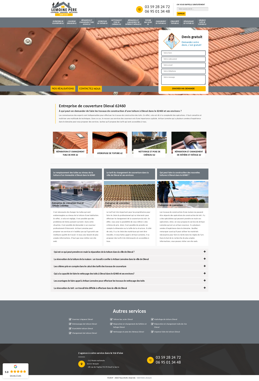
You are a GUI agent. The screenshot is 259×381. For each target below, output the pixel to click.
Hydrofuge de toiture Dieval (165, 319)
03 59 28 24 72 (157, 7)
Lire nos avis (15, 376)
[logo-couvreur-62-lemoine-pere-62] (64, 8)
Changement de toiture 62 (161, 22)
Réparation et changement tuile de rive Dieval (170, 325)
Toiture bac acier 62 (148, 22)
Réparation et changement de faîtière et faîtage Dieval (130, 325)
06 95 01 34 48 (157, 11)
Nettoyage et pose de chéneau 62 (116, 22)
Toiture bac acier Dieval (123, 319)
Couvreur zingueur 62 (71, 22)
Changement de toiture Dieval (84, 333)
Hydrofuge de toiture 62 (102, 22)
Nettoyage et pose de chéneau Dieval (128, 332)
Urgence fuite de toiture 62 (202, 22)
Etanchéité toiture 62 (175, 22)
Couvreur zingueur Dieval (82, 319)
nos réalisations (63, 88)
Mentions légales (144, 378)
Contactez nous (89, 88)
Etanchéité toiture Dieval (82, 329)
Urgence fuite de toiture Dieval (167, 332)
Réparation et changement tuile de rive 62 (86, 22)
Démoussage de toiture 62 (188, 22)
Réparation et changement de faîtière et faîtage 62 (133, 22)
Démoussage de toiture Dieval (84, 324)
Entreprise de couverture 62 (58, 22)
